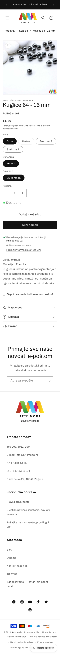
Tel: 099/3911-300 (18, 446)
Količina (7, 186)
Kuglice (23, 30)
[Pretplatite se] (49, 380)
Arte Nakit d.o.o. (17, 462)
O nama (11, 557)
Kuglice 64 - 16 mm (43, 30)
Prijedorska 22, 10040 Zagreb (25, 479)
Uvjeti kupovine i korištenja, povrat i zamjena (28, 512)
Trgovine (12, 573)
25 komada (14, 177)
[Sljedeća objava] (53, 4)
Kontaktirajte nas (17, 565)
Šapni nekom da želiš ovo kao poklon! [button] (30, 294)
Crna (10, 141)
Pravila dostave (45, 642)
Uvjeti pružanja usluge (22, 642)
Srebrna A (46, 141)
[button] (7, 18)
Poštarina (24, 126)
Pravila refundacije (16, 637)
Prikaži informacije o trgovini (23, 249)
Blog (9, 549)
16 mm (11, 163)
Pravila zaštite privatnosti (43, 637)
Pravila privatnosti (18, 501)
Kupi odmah (30, 225)
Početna (10, 30)
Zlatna (28, 142)
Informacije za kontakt (21, 648)
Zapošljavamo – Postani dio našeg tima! (28, 584)
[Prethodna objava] (6, 4)
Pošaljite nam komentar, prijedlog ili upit (28, 524)
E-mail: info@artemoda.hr (22, 454)
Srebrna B (13, 149)
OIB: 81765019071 (18, 470)
